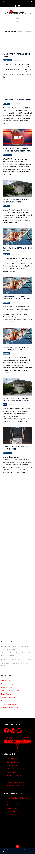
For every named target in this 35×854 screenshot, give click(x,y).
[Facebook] (15, 5)
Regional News (7, 60)
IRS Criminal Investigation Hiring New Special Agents (16, 659)
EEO (8, 801)
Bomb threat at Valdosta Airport (17, 100)
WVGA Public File (13, 815)
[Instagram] (19, 5)
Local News (6, 104)
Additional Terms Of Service (17, 798)
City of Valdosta (6, 680)
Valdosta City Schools (8, 697)
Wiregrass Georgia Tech (9, 708)
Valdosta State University (10, 704)
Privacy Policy (12, 808)
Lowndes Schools (7, 687)
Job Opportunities (13, 805)
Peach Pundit (6, 694)
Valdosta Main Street (8, 701)
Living (4, 404)
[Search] (31, 2)
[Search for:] (8, 2)
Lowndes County (7, 684)
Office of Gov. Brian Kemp (10, 691)
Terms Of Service (13, 812)
